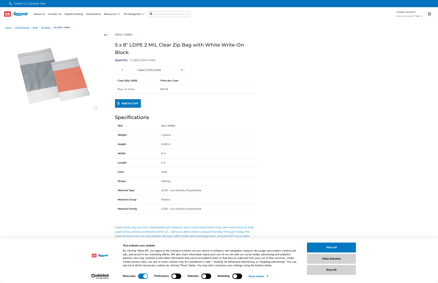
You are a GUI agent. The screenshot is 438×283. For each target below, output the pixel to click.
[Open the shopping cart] (430, 14)
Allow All (331, 247)
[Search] (151, 14)
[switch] (176, 276)
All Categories (22, 27)
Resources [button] (110, 14)
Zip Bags (45, 27)
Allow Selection (331, 258)
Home (8, 27)
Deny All (331, 269)
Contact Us (55, 14)
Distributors (93, 14)
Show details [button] (256, 276)
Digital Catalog (74, 14)
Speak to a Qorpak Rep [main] (30, 3)
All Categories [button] (132, 14)
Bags (35, 27)
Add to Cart (130, 103)
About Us (39, 14)
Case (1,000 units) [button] (149, 70)
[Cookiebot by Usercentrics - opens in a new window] (100, 276)
